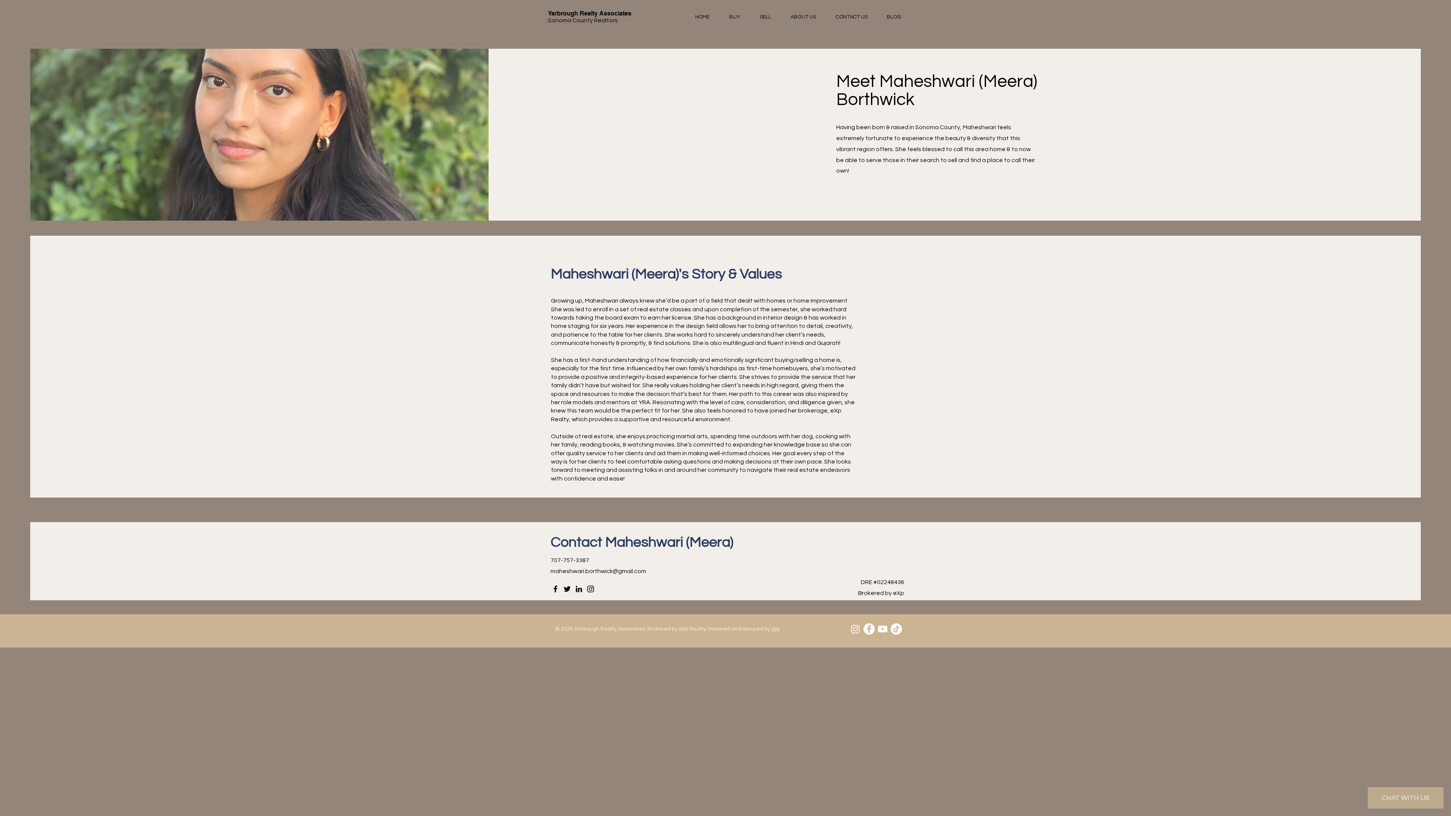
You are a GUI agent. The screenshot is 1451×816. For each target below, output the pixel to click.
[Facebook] (555, 588)
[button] (803, 17)
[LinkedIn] (578, 588)
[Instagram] (590, 588)
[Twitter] (567, 588)
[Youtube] (882, 629)
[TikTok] (896, 629)
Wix (775, 629)
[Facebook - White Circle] (869, 629)
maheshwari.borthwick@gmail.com (598, 571)
